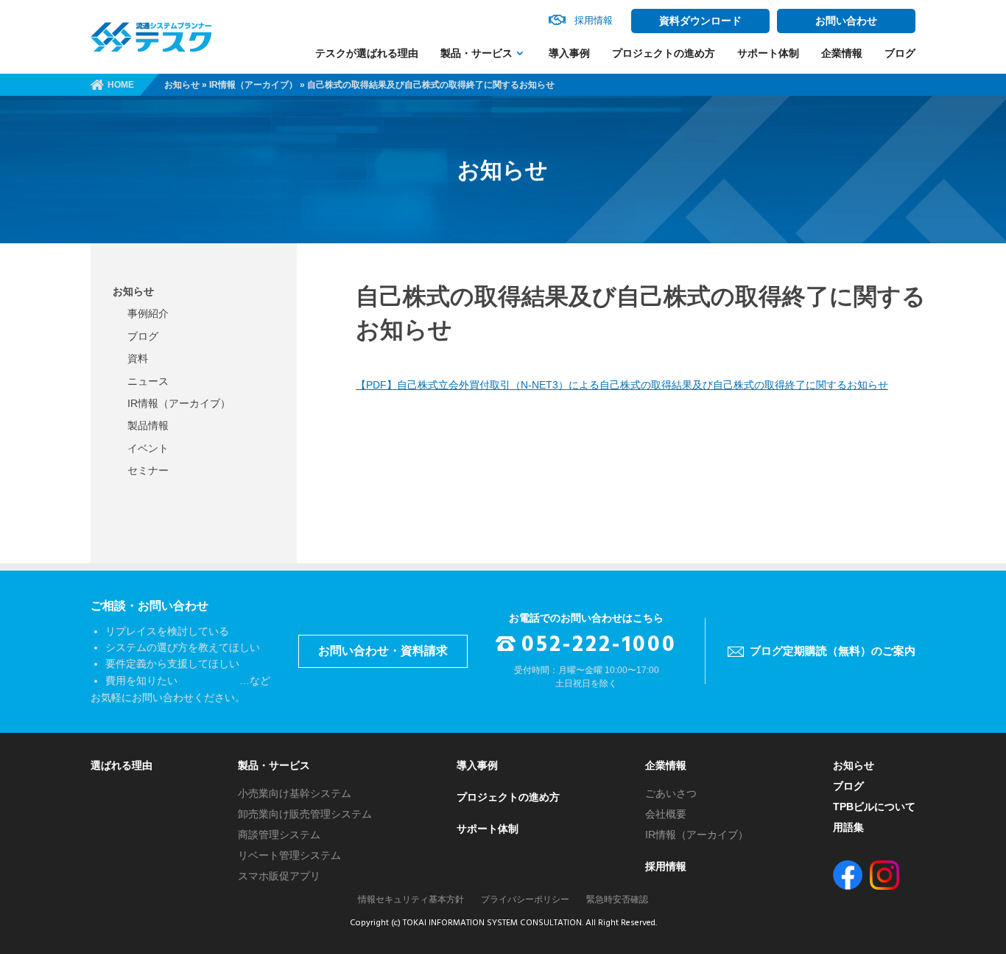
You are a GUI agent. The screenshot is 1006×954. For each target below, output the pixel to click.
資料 (137, 358)
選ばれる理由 (121, 765)
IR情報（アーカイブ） (253, 85)
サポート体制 (768, 53)
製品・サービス (476, 53)
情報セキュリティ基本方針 (411, 899)
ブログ (899, 53)
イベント (148, 448)
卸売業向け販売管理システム (305, 814)
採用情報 (665, 866)
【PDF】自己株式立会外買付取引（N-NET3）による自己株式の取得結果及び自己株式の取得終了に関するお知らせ (622, 385)
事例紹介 (148, 313)
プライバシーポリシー (525, 899)
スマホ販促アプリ (279, 876)
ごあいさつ (671, 793)
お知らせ (182, 85)
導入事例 (569, 53)
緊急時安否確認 (617, 899)
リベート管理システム (289, 855)
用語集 (848, 827)
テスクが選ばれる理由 (366, 53)
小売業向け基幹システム (294, 793)
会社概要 (665, 814)
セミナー (148, 470)
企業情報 (841, 53)
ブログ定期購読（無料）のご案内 (832, 650)
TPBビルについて (874, 806)
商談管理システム (279, 834)
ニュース (148, 381)
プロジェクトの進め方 (663, 53)
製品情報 (148, 425)
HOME (121, 85)
